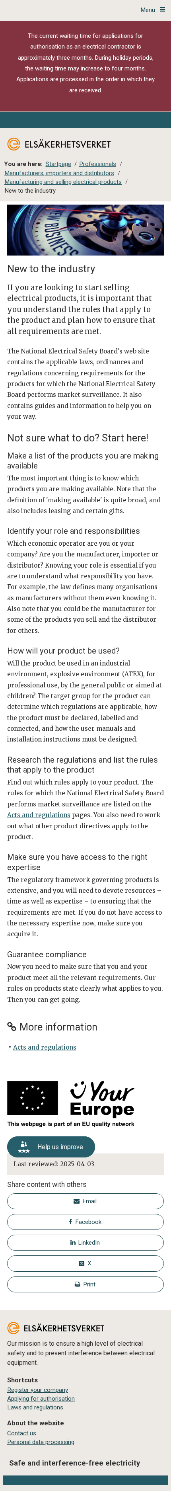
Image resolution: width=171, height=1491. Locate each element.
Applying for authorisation (41, 1398)
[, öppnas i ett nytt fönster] (85, 1105)
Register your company (37, 1389)
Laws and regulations (35, 1407)
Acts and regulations (38, 815)
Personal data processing (40, 1442)
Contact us (21, 1433)
